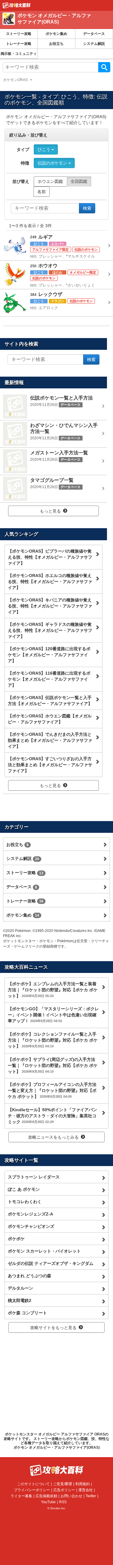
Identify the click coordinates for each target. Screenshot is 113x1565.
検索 (104, 67)
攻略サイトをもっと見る (53, 1327)
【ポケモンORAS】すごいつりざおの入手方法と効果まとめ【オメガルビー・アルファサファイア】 (50, 764)
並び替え (20, 181)
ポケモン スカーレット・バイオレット (44, 1251)
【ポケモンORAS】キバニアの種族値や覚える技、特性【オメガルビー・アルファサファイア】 (50, 605)
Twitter (91, 1496)
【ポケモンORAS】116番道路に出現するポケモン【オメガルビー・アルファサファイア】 (49, 679)
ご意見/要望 (62, 1484)
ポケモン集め (56, 34)
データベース (94, 34)
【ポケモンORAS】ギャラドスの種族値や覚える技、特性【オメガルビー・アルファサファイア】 (50, 630)
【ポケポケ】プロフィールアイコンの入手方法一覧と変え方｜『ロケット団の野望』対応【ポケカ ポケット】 (52, 1090)
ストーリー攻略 (18, 34)
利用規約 (82, 1484)
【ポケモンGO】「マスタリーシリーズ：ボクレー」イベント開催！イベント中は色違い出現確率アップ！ (53, 1014)
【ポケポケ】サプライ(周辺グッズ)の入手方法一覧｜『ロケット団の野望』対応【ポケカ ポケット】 (53, 1065)
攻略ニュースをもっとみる (53, 1137)
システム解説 (94, 44)
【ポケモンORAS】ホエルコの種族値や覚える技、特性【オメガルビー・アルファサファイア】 (50, 581)
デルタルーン (20, 1288)
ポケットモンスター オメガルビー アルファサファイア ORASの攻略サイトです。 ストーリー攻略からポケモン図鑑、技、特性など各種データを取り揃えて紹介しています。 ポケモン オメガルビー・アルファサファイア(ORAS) (56, 1440)
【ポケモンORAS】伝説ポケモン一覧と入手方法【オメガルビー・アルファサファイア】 (50, 700)
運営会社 (85, 1490)
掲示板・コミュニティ (19, 54)
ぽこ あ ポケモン (24, 1189)
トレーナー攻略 (18, 44)
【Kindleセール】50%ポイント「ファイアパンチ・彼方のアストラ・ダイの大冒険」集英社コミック (52, 1115)
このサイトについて (33, 1484)
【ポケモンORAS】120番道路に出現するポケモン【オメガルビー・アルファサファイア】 (49, 654)
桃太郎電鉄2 (19, 1300)
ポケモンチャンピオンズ (31, 1226)
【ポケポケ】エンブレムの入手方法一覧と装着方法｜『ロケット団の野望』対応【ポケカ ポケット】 (53, 989)
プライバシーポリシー (32, 1490)
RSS (63, 1502)
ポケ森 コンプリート (27, 1312)
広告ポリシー (64, 1490)
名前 (41, 191)
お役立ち (56, 44)
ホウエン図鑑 (50, 181)
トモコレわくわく (25, 1201)
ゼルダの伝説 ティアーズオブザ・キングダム (50, 1263)
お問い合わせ (71, 1496)
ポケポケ (16, 1238)
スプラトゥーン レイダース (34, 1177)
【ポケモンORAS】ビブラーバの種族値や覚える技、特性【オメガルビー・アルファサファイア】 (50, 557)
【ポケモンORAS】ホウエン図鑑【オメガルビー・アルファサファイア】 (50, 719)
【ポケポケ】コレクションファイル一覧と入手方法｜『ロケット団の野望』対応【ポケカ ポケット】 (53, 1040)
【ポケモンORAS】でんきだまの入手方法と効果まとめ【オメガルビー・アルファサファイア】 (50, 740)
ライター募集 (21, 1496)
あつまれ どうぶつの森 (29, 1275)
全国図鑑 (79, 181)
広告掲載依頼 (46, 1496)
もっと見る (50, 511)
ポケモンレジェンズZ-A (30, 1214)
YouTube (48, 1502)
